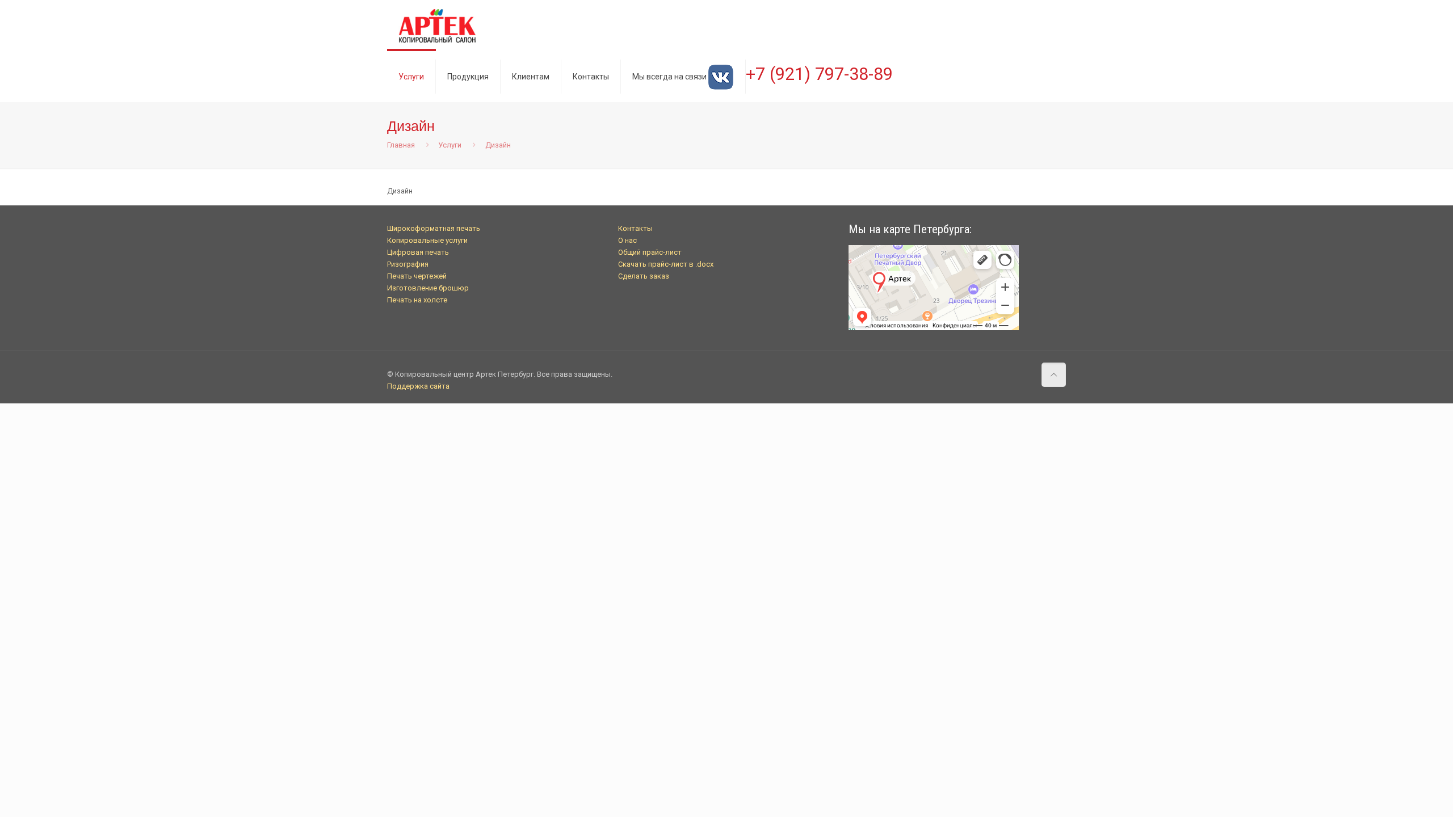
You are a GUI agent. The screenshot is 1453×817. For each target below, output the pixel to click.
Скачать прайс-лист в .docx (665, 264)
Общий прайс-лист (650, 252)
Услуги (449, 145)
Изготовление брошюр (428, 288)
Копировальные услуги (427, 240)
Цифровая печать (418, 252)
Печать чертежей (417, 276)
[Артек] (437, 25)
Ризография (408, 264)
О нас (627, 240)
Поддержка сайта (418, 386)
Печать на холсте (417, 300)
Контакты (635, 228)
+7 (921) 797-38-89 (819, 74)
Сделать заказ (643, 276)
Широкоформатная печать (433, 228)
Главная (401, 145)
